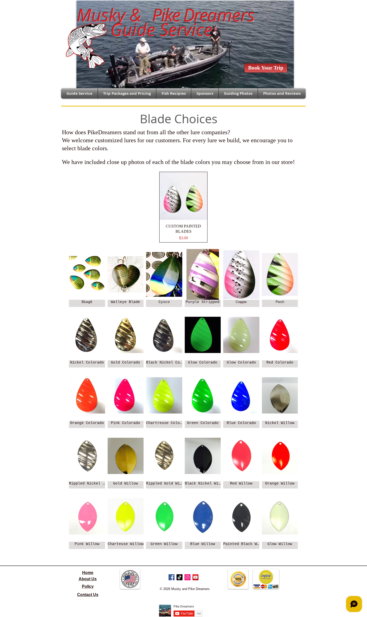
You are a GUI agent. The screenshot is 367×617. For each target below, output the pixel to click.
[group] (183, 207)
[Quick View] (183, 196)
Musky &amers (161, 15)
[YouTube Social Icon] (195, 577)
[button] (87, 278)
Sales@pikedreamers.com (36, 9)
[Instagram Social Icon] (187, 577)
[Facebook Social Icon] (172, 577)
